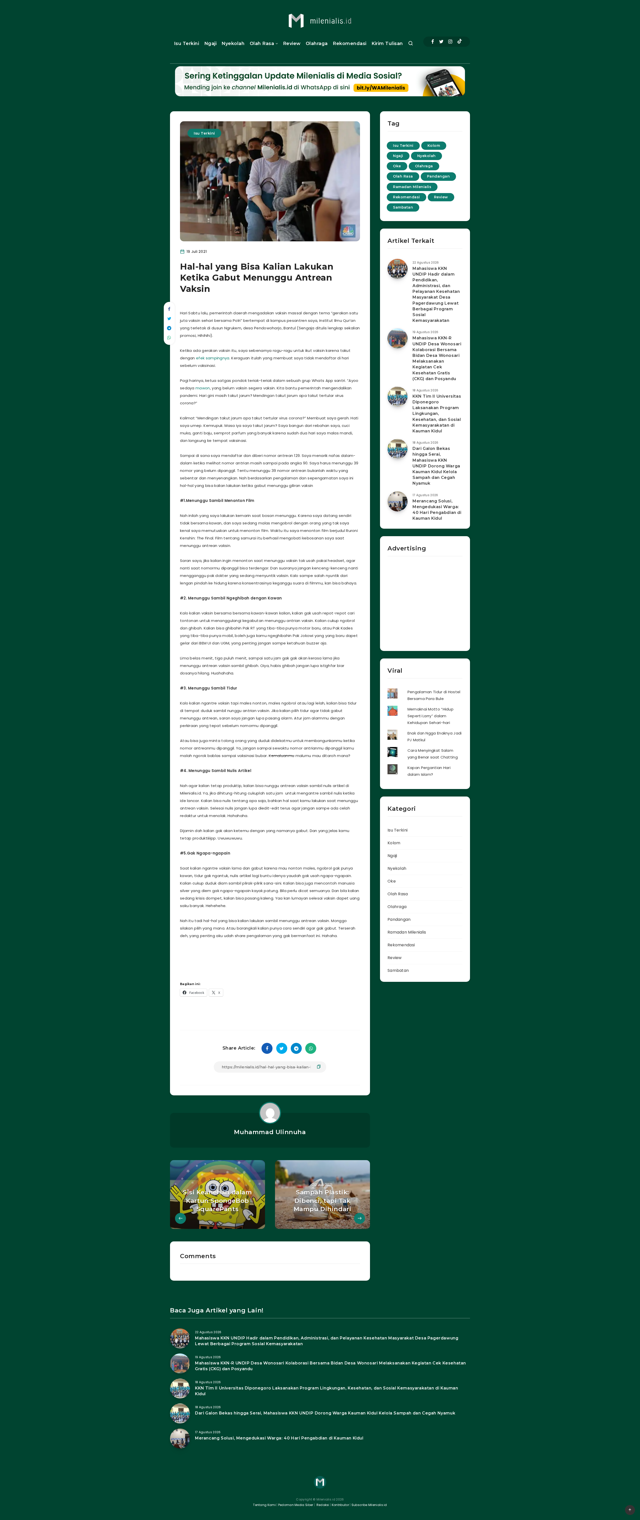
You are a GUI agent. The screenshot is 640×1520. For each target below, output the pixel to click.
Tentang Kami (264, 1505)
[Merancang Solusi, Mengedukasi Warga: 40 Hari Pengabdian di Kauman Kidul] (398, 501)
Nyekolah (233, 43)
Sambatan (403, 207)
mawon (203, 388)
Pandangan (438, 176)
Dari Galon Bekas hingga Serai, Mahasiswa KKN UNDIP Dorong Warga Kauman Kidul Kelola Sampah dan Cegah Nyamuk (436, 466)
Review (292, 43)
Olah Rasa (262, 43)
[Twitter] (441, 42)
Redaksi (322, 1505)
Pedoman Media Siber (295, 1505)
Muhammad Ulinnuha (270, 1132)
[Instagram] (450, 42)
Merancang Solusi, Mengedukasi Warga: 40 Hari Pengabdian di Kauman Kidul (437, 510)
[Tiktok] (459, 42)
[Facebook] (432, 42)
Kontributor (341, 1505)
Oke (397, 166)
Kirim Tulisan (387, 43)
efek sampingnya (213, 358)
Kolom (434, 145)
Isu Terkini (186, 43)
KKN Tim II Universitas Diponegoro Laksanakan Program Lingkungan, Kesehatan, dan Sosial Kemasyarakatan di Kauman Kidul (436, 413)
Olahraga (317, 43)
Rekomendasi (349, 43)
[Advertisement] (276, 958)
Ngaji (210, 43)
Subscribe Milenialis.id (369, 1505)
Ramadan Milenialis (412, 187)
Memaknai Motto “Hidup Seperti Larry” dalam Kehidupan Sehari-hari (431, 715)
